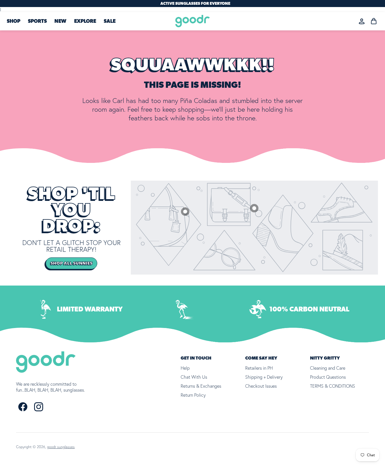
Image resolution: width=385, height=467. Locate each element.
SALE (110, 21)
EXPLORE (85, 21)
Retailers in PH (259, 368)
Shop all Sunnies (71, 263)
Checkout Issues (261, 386)
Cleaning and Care (327, 368)
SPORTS (37, 21)
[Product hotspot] (254, 208)
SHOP (13, 21)
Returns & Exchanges (201, 386)
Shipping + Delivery (264, 377)
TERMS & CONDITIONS (332, 386)
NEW (60, 21)
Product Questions (328, 377)
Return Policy (193, 395)
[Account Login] (361, 21)
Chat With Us (194, 377)
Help (185, 368)
